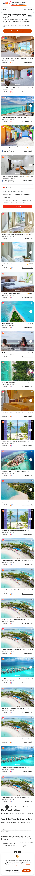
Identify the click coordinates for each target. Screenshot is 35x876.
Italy (18, 823)
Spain (28, 823)
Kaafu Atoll (4, 813)
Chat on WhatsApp (17, 31)
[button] (18, 3)
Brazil (23, 823)
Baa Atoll (18, 813)
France (13, 823)
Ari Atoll (12, 813)
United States (5, 823)
